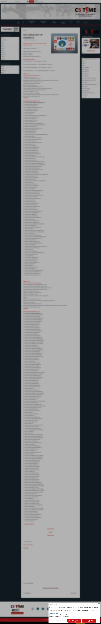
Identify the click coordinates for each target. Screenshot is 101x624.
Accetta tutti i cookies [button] (89, 621)
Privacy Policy (58, 613)
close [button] (99, 604)
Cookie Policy (52, 613)
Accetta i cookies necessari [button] (74, 621)
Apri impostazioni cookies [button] (59, 620)
